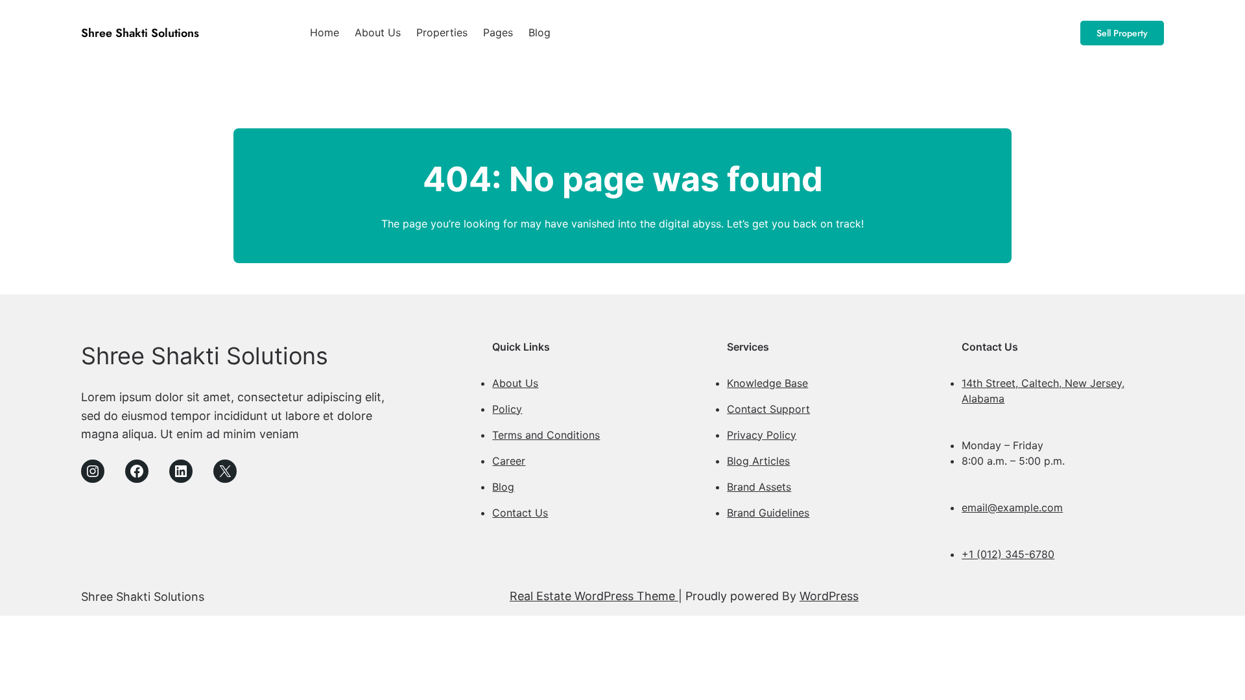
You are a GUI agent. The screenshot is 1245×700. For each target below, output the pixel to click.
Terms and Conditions (546, 434)
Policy (507, 408)
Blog (503, 486)
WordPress (829, 596)
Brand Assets (759, 486)
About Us (515, 383)
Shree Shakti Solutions (140, 33)
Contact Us (520, 512)
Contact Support (768, 408)
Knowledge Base (767, 383)
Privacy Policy (761, 434)
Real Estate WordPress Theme (594, 596)
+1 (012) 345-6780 (1008, 554)
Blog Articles (758, 460)
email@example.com (1012, 507)
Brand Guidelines (768, 512)
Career (508, 460)
